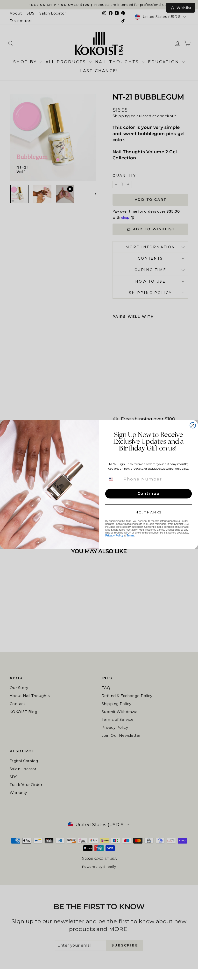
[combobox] (113, 479)
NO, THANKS (148, 512)
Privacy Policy (114, 535)
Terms (130, 535)
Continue (149, 493)
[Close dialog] (193, 425)
